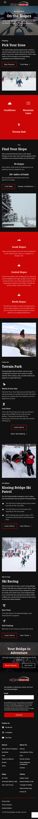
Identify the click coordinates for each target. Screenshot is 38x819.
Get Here (29, 665)
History (22, 749)
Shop (4, 766)
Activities (5, 752)
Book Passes (11, 665)
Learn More (19, 427)
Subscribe (19, 715)
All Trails (5, 778)
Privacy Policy (6, 801)
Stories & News (25, 759)
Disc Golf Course (7, 785)
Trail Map (8, 186)
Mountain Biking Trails (9, 781)
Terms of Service (7, 804)
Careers (22, 768)
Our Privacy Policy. (24, 709)
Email (6, 693)
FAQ (21, 755)
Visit (3, 755)
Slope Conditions (8, 759)
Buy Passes (9, 64)
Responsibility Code (26, 781)
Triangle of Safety (26, 785)
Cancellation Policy (26, 752)
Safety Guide (24, 778)
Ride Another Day (26, 788)
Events (4, 762)
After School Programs (10, 749)
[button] (6, 2)
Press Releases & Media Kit (25, 763)
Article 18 (23, 792)
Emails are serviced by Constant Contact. (19, 708)
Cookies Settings (7, 808)
